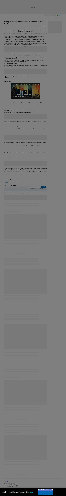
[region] (33, 492)
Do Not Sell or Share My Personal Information (45, 489)
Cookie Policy (31, 492)
